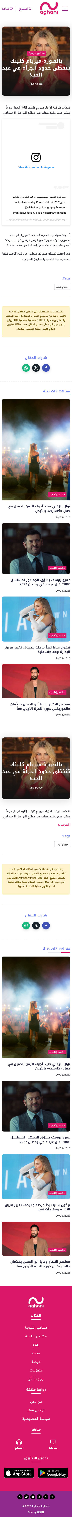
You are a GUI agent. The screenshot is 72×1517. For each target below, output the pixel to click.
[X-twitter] (39, 1496)
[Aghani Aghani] (49, 8)
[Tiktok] (26, 1496)
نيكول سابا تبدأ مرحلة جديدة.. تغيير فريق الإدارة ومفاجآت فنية (37, 649)
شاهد (53, 1448)
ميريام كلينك (62, 286)
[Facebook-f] (52, 1496)
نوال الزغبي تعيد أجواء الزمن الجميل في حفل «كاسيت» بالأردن (39, 508)
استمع (19, 1448)
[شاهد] (53, 1442)
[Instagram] (45, 1496)
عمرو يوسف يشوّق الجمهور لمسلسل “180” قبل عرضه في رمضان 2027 (40, 582)
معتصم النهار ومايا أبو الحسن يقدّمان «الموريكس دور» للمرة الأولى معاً (40, 706)
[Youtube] (32, 1496)
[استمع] (19, 1442)
